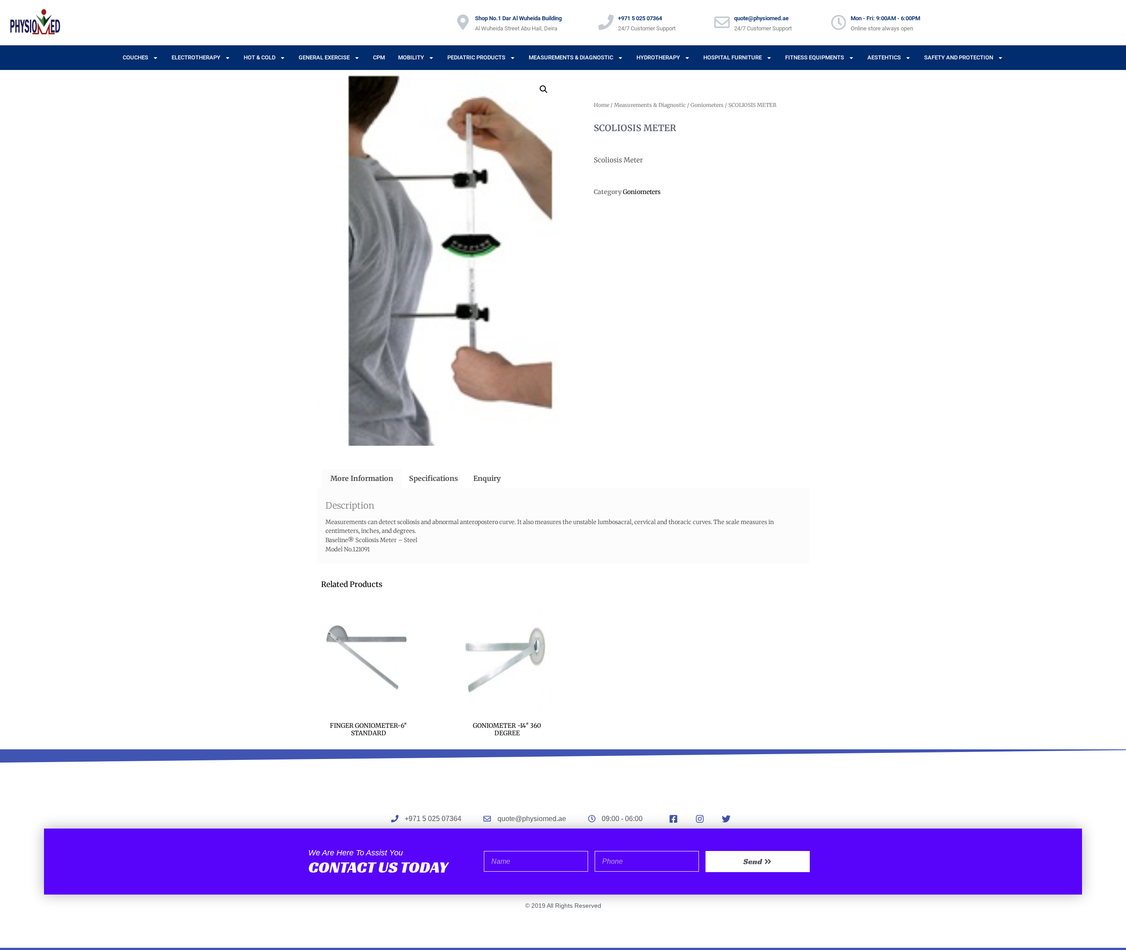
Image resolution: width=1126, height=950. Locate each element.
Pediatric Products (476, 57)
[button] (544, 89)
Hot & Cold (259, 57)
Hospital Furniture (732, 57)
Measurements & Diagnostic (571, 57)
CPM (379, 57)
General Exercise (324, 57)
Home (601, 105)
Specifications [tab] (433, 478)
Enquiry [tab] (487, 478)
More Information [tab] (361, 478)
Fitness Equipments (814, 57)
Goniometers (707, 105)
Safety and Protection (958, 57)
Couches (135, 57)
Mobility (411, 57)
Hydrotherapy (658, 57)
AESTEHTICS (884, 57)
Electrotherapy (196, 57)
